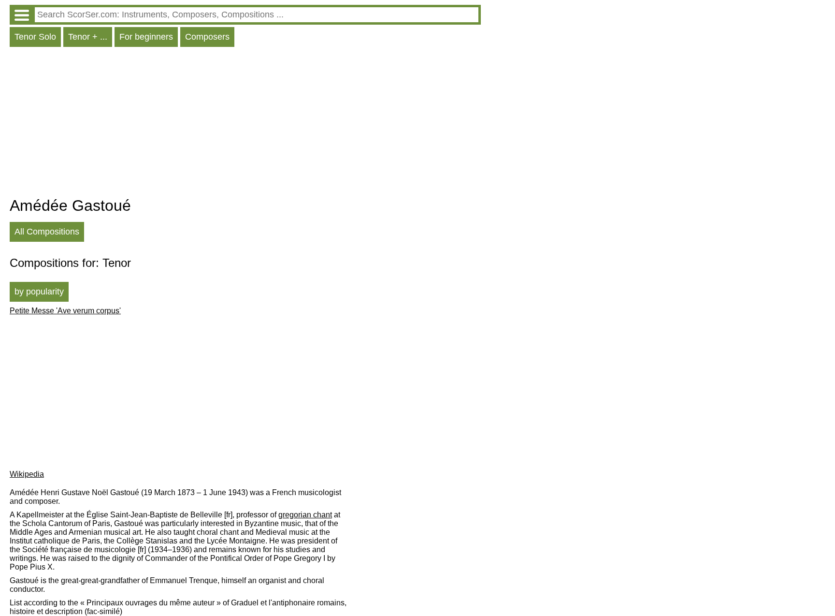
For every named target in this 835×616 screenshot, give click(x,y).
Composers (207, 37)
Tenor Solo (35, 37)
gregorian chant (305, 515)
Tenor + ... (87, 37)
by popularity (39, 291)
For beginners (146, 37)
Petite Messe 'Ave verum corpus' (65, 311)
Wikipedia (27, 474)
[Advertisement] (245, 124)
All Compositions (46, 231)
